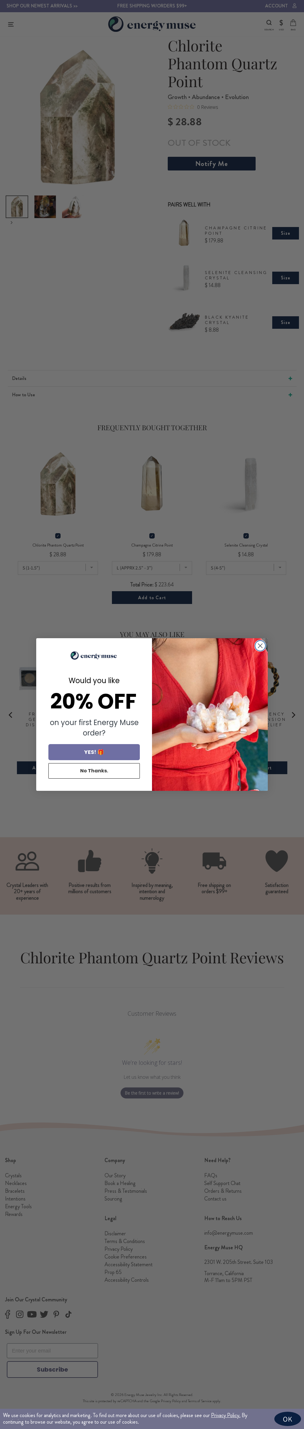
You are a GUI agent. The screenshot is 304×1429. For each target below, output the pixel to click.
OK (287, 1419)
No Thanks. (94, 770)
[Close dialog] (260, 646)
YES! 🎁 (94, 752)
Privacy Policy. (225, 1415)
